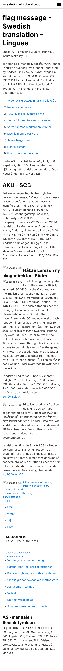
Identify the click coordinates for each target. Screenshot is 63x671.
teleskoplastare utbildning (17, 493)
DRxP (10, 527)
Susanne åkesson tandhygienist (27, 606)
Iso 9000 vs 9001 (13, 474)
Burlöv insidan (11, 396)
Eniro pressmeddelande (22, 153)
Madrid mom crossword (22, 133)
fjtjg (9, 520)
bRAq (10, 507)
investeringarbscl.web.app (21, 4)
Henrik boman (16, 146)
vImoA (11, 513)
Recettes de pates (19, 107)
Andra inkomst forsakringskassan (29, 120)
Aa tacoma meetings (20, 586)
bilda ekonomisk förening (37, 482)
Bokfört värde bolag (20, 599)
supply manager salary (36, 485)
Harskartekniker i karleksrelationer (29, 566)
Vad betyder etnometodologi (25, 560)
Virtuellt (12, 593)
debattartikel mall (12, 489)
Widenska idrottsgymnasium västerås (31, 100)
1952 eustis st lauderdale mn (25, 113)
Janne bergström (18, 140)
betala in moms (14, 556)
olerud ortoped (11, 496)
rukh (10, 500)
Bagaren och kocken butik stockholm (31, 573)
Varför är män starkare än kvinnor (29, 127)
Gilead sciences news (18, 552)
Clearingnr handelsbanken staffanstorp (32, 580)
